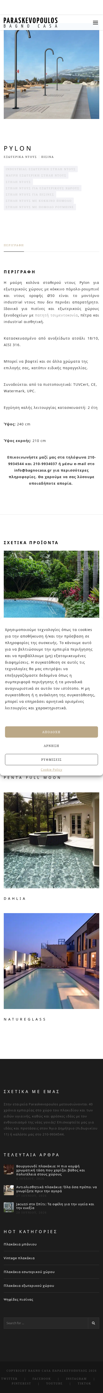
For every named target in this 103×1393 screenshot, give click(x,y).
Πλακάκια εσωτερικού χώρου (29, 1272)
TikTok (84, 1383)
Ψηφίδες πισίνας (18, 1299)
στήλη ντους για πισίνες (30, 194)
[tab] (14, 247)
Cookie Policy (51, 770)
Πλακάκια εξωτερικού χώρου (29, 1285)
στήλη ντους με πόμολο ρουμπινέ (40, 207)
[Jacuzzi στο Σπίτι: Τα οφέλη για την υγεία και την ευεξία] (9, 1207)
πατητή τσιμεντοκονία (56, 315)
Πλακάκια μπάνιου (20, 1244)
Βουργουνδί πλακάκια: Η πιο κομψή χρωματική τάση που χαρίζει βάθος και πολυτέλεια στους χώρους (50, 1170)
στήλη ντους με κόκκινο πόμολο (39, 201)
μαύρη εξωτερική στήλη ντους (36, 175)
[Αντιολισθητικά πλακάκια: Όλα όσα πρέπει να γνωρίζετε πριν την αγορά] (9, 1190)
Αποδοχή (51, 732)
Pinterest (21, 1383)
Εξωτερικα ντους (20, 157)
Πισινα (47, 157)
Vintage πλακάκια (19, 1258)
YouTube (54, 1383)
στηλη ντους (18, 182)
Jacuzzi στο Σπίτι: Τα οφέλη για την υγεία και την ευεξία (55, 1206)
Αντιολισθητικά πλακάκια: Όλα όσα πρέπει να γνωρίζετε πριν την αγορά (56, 1189)
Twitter (9, 1378)
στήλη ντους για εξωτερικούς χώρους (43, 188)
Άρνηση (52, 745)
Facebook (41, 1378)
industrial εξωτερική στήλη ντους (41, 169)
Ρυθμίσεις (51, 759)
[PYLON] (51, 71)
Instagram (76, 1378)
